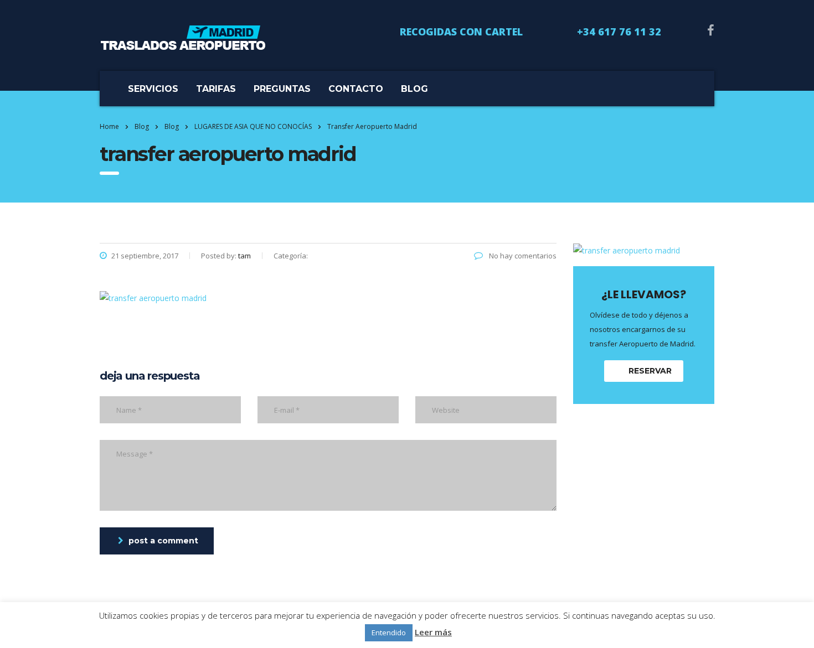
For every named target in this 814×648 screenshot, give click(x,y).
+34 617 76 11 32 (619, 31)
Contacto (355, 89)
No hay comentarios (522, 256)
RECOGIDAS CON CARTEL (461, 31)
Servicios (153, 89)
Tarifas (216, 89)
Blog (414, 89)
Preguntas (282, 89)
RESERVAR (650, 371)
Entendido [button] (389, 632)
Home (109, 126)
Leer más (433, 631)
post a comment (163, 541)
